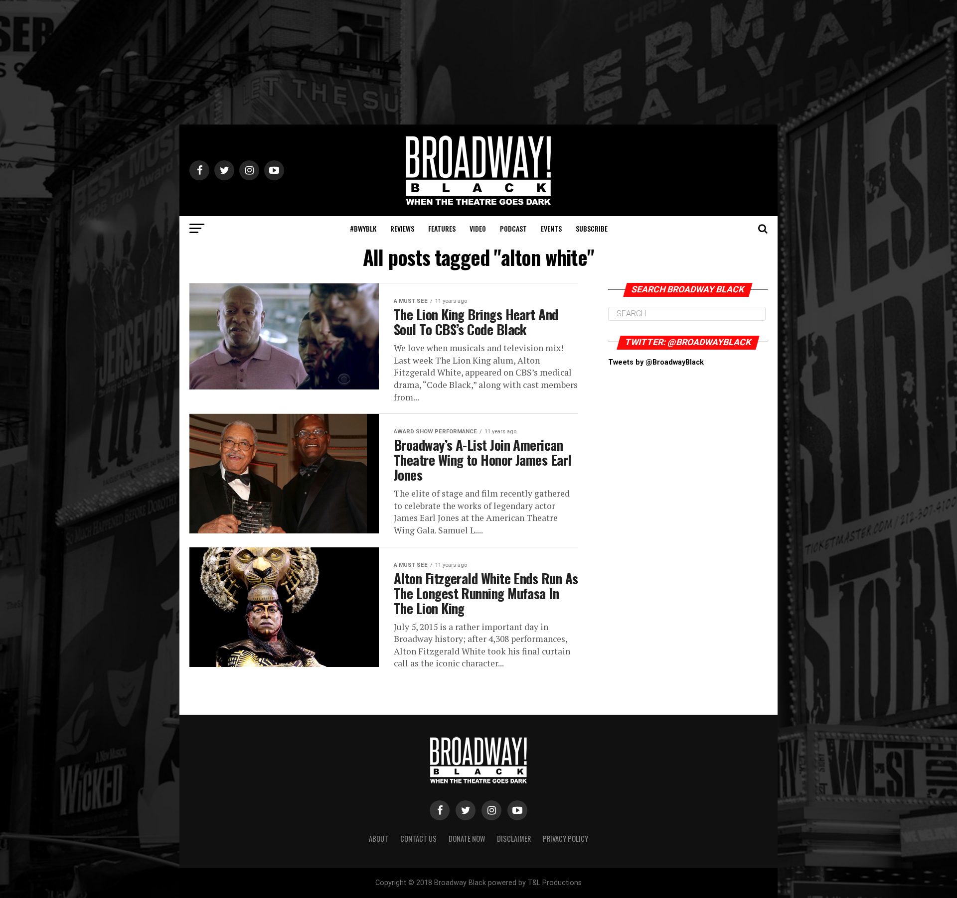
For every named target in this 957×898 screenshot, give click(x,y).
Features (442, 228)
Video (478, 228)
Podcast (513, 228)
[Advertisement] (478, 62)
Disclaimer (514, 838)
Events (551, 228)
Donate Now (467, 838)
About (378, 838)
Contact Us (418, 838)
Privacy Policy (565, 838)
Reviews (402, 228)
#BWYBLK (363, 228)
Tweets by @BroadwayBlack (656, 362)
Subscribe (592, 228)
